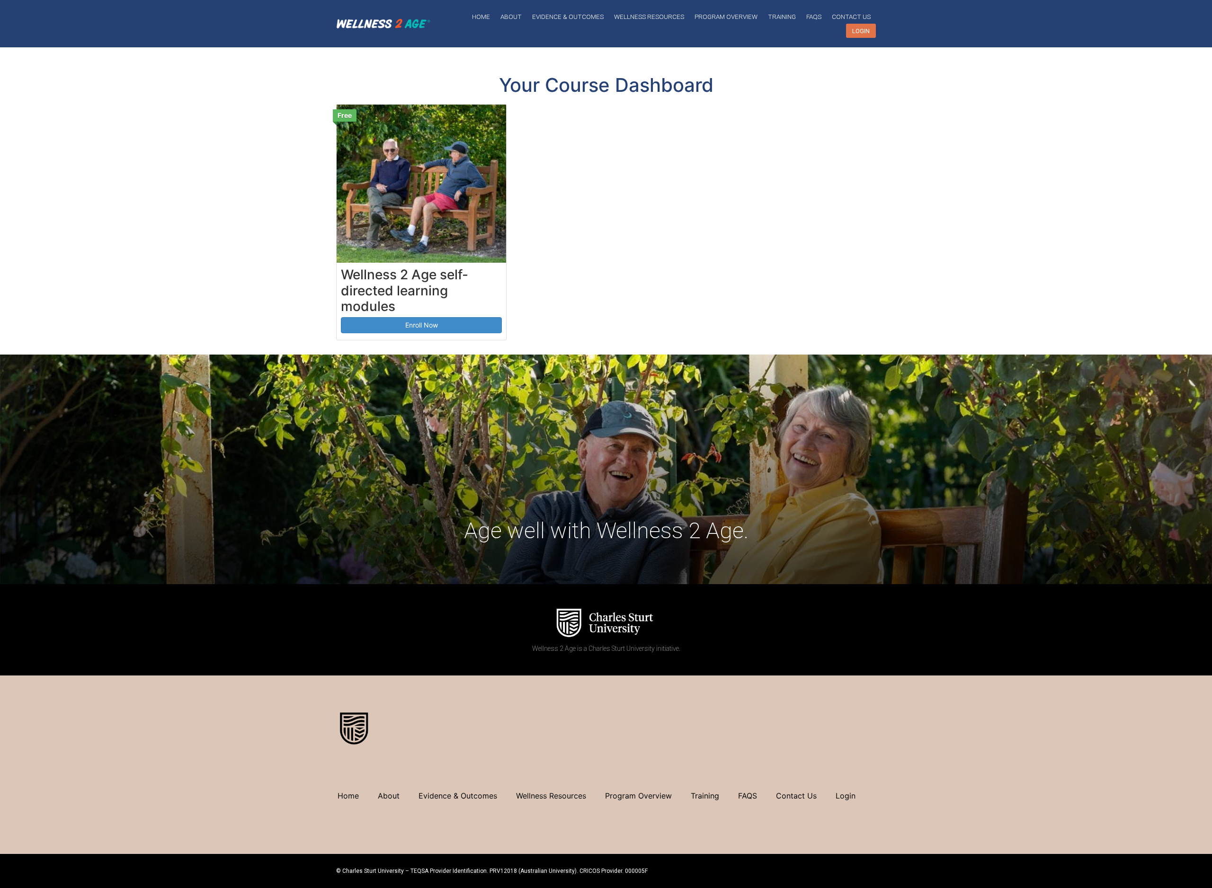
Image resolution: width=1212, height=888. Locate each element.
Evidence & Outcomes (568, 16)
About (511, 16)
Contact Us (851, 16)
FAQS (813, 16)
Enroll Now (421, 325)
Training (782, 16)
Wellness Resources (649, 16)
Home (481, 16)
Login (861, 31)
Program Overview (726, 16)
